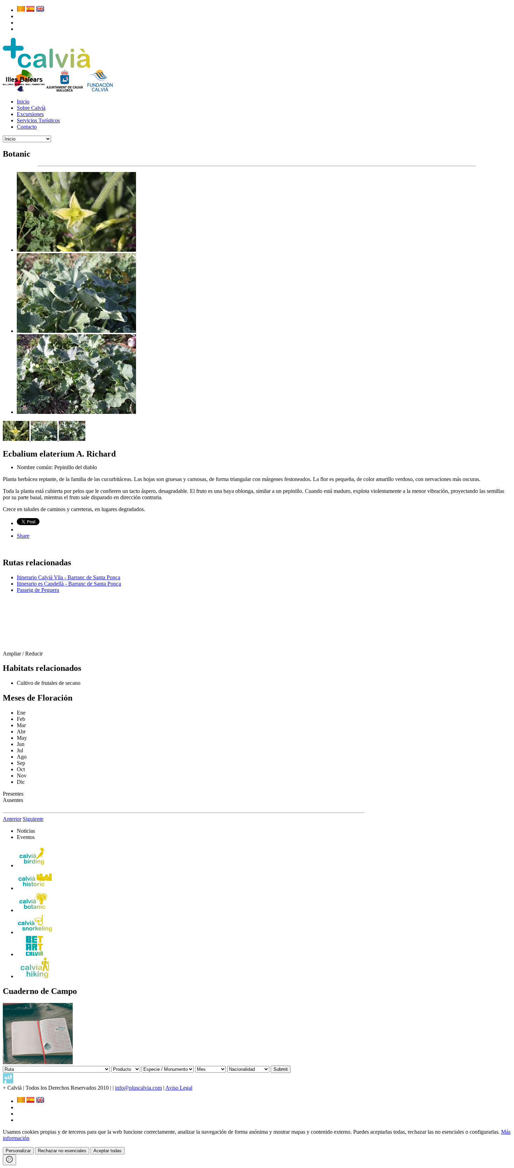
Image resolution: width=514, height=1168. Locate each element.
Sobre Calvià (31, 108)
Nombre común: (35, 467)
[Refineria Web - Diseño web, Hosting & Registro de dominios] (8, 1081)
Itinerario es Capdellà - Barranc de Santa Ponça (69, 584)
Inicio (23, 102)
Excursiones (30, 114)
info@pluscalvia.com (138, 1088)
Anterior (12, 819)
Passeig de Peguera (38, 590)
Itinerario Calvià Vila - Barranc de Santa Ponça (68, 577)
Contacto (27, 127)
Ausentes (13, 800)
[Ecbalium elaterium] (76, 250)
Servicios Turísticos (38, 120)
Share (23, 536)
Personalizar (18, 1150)
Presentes (13, 794)
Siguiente (33, 819)
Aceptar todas (107, 1150)
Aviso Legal (178, 1088)
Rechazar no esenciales (62, 1150)
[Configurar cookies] (9, 1159)
